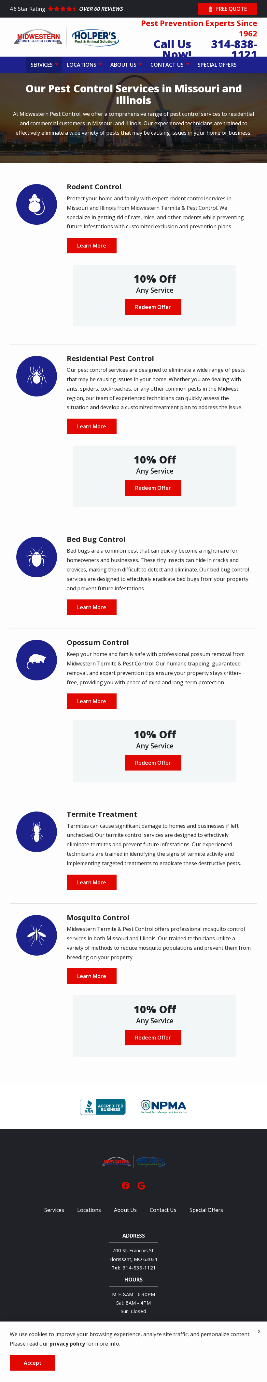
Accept (33, 1362)
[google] (141, 1185)
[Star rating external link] (72, 9)
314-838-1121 (139, 1267)
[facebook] (126, 1185)
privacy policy (67, 1343)
